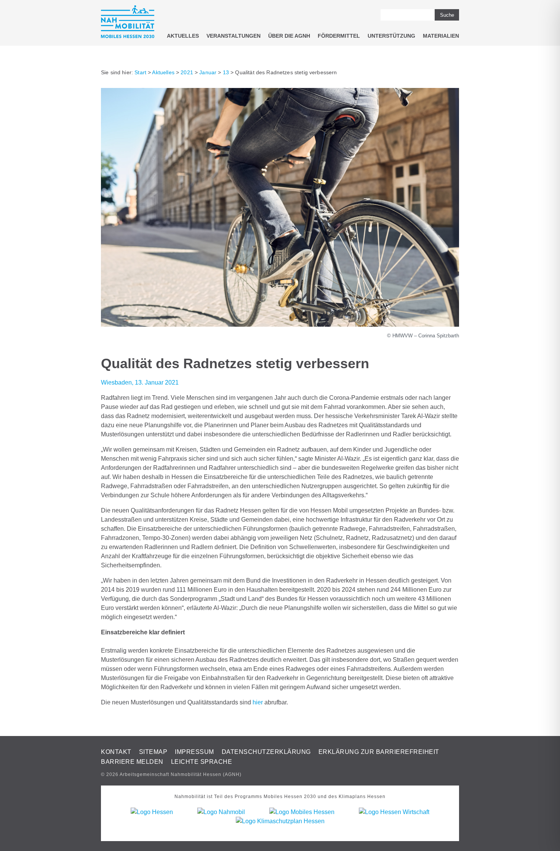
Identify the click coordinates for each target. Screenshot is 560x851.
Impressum (194, 752)
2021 (187, 72)
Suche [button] (447, 15)
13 (226, 72)
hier (258, 702)
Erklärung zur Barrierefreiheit (378, 752)
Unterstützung (391, 36)
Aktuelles (183, 36)
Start (140, 72)
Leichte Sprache (201, 761)
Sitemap (153, 752)
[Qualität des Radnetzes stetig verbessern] (280, 324)
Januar (207, 72)
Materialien (441, 36)
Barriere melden (132, 761)
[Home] (127, 23)
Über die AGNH (289, 36)
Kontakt (116, 752)
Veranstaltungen (233, 36)
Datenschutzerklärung (266, 752)
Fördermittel (339, 36)
